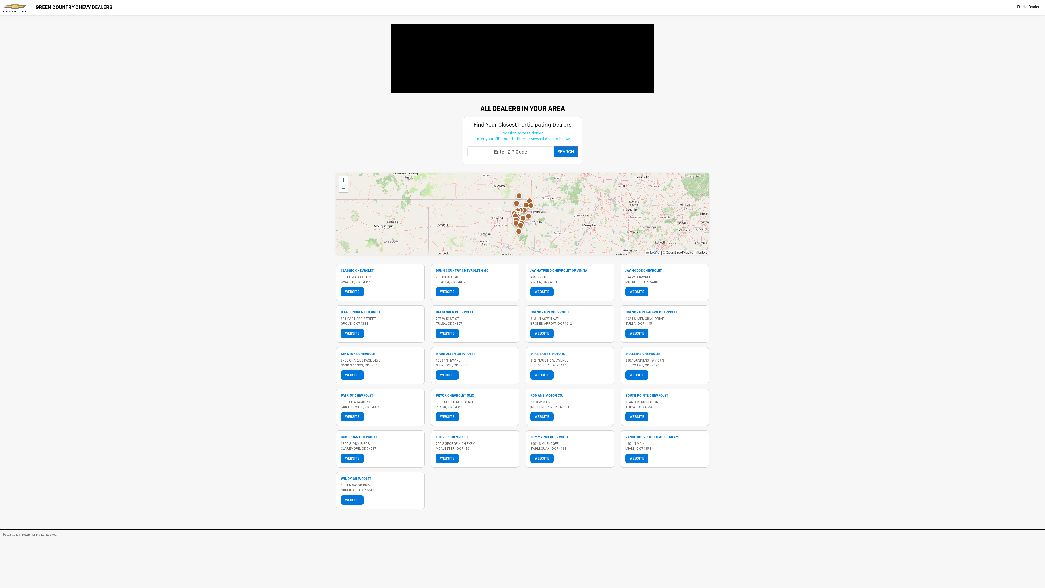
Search (565, 151)
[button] (520, 225)
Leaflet (654, 252)
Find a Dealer (1028, 7)
